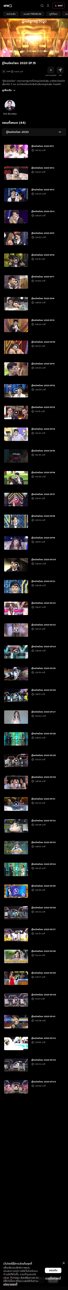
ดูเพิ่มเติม (7, 90)
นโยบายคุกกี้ (10, 1284)
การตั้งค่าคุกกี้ (53, 1278)
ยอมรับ (53, 1270)
